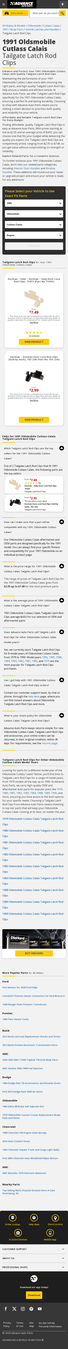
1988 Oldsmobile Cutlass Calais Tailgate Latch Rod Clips (32, 892)
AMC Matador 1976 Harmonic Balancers (24, 1173)
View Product (34, 342)
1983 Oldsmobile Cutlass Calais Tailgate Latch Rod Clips (32, 868)
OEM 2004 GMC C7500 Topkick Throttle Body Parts (30, 1059)
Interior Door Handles (27, 168)
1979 (46, 661)
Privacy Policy (7, 1324)
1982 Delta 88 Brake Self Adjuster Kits (23, 1106)
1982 (21, 661)
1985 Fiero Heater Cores (15, 1019)
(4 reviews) (34, 335)
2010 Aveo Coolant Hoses (16, 1141)
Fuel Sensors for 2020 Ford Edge (19, 987)
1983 (14, 661)
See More (34, 322)
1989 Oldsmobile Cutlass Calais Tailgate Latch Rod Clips (32, 904)
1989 (52, 657)
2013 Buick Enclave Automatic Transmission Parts (29, 1045)
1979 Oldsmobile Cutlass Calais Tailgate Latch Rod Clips (32, 821)
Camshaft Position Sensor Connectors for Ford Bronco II (33, 995)
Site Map (31, 1324)
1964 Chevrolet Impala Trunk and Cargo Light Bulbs (30, 1149)
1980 (34, 661)
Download (34, 1295)
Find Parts (34, 246)
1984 (7, 661)
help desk (34, 696)
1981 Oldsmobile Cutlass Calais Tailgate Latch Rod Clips (32, 845)
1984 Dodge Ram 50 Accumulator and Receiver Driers (31, 1083)
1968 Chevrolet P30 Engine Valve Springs (24, 1132)
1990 (45, 657)
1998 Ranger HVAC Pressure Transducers (24, 1004)
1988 (59, 657)
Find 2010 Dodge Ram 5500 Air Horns (22, 1091)
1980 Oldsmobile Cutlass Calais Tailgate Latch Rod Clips (32, 833)
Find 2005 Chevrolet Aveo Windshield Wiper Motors (30, 1158)
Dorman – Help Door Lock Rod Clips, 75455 (41, 487)
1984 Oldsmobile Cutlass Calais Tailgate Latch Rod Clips (32, 880)
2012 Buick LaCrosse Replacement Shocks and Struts (31, 1036)
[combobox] (48, 13)
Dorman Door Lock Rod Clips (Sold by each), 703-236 (41, 505)
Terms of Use (19, 1324)
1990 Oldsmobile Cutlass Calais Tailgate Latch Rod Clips (32, 916)
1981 (28, 661)
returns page (49, 743)
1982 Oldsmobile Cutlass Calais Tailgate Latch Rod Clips (32, 857)
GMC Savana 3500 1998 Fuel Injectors (22, 1068)
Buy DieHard (34, 953)
